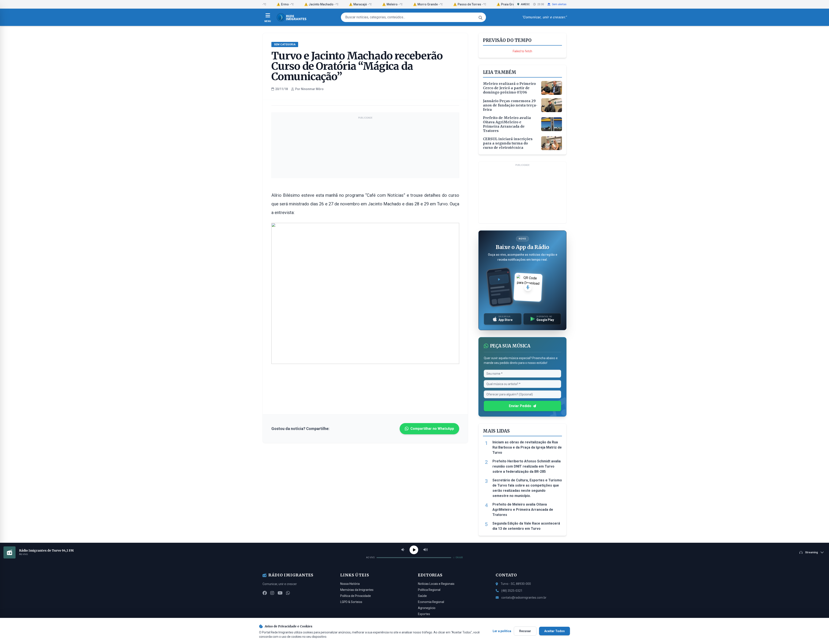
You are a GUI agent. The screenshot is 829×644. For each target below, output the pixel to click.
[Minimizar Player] (822, 552)
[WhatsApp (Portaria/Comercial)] (288, 593)
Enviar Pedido (520, 406)
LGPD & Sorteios (351, 602)
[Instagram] (272, 593)
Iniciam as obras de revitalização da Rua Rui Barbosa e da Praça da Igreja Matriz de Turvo (527, 447)
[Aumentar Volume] (425, 549)
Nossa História (350, 583)
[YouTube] (280, 593)
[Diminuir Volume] (402, 549)
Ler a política (502, 631)
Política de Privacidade (355, 596)
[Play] (414, 550)
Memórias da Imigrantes (356, 590)
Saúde (422, 596)
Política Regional (429, 590)
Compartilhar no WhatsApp (432, 429)
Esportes (424, 614)
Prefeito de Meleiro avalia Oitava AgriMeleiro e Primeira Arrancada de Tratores (522, 509)
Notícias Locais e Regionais (436, 583)
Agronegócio (426, 608)
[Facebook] (265, 593)
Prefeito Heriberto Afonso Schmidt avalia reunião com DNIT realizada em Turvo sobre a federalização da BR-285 (526, 466)
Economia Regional (431, 602)
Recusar (525, 631)
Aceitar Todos (554, 631)
